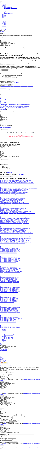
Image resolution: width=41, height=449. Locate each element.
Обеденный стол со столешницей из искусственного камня (10, 268)
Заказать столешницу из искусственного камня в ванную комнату (11, 200)
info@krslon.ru (7, 79)
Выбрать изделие (3, 403)
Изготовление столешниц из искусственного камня (9, 254)
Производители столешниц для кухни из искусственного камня (11, 271)
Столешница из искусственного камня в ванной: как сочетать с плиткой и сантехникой (15, 237)
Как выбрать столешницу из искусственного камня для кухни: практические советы (14, 203)
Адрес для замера (3, 402)
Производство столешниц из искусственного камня (9, 273)
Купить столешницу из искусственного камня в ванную (10, 258)
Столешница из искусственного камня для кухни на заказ (10, 288)
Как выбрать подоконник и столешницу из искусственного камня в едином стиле (14, 220)
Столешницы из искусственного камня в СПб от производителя (11, 318)
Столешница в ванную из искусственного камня (8, 280)
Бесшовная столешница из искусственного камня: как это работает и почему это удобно (15, 236)
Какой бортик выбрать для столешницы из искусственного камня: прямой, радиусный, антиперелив (17, 213)
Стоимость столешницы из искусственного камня (9, 278)
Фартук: (1, 436)
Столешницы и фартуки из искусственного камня (9, 309)
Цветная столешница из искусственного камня (8, 235)
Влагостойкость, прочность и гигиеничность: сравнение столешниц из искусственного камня (16, 182)
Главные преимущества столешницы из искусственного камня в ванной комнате (14, 192)
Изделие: (1, 412)
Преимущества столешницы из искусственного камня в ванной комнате (12, 198)
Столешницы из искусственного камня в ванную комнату (10, 312)
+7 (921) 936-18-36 (16, 82)
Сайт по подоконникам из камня (13, 352)
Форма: (1, 413)
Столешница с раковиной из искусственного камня (9, 304)
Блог (3, 14)
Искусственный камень (8, 7)
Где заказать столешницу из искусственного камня (9, 248)
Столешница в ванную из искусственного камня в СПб (9, 281)
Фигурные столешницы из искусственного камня (8, 191)
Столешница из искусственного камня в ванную (8, 286)
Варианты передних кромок (9, 333)
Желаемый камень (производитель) (6, 420)
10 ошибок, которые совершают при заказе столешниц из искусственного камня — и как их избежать (17, 227)
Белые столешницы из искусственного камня (8, 247)
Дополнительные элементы (5, 416)
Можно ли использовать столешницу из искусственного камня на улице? (13, 229)
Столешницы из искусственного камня (12, 49)
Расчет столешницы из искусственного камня (8, 274)
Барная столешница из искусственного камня (8, 246)
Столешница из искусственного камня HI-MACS (8, 301)
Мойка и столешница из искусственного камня (8, 266)
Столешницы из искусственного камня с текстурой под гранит (11, 215)
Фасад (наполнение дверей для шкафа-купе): (8, 432)
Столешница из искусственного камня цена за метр (9, 298)
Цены (3, 17)
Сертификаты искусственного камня (10, 8)
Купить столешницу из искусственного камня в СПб (9, 259)
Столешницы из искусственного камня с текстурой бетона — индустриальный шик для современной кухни (19, 188)
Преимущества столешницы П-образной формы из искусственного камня (13, 194)
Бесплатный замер (3, 84)
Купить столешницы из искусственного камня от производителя (11, 314)
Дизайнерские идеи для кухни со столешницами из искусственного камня (13, 231)
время (1, 377)
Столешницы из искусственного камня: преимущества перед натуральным (13, 190)
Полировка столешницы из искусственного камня (9, 269)
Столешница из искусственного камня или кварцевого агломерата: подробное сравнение (15, 211)
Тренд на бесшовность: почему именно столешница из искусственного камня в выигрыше (15, 242)
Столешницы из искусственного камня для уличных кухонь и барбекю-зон (13, 212)
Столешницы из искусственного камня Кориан (8, 326)
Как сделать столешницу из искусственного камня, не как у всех (11, 226)
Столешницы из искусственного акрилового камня (9, 311)
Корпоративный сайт (4, 352)
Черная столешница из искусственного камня (8, 325)
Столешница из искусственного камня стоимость (8, 296)
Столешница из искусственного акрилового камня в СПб (10, 284)
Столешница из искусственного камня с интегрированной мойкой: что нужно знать (14, 207)
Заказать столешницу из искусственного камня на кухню (10, 251)
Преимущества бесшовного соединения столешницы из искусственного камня (13, 221)
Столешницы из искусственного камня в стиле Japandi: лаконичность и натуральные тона (15, 232)
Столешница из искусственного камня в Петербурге (9, 292)
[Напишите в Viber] (24, 174)
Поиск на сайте (3, 2)
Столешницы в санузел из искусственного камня (8, 306)
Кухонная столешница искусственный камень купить (9, 264)
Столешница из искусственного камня (7, 302)
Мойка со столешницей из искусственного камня (8, 267)
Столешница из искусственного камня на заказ (8, 290)
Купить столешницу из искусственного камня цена (9, 261)
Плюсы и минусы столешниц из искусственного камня (9, 201)
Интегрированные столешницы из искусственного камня (10, 255)
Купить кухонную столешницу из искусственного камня (10, 256)
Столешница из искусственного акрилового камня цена (10, 327)
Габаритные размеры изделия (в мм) (6, 415)
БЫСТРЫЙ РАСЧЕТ (5, 129)
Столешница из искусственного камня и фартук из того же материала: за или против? (15, 240)
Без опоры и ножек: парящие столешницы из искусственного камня (12, 239)
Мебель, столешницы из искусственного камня (8, 186)
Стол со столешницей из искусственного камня (8, 279)
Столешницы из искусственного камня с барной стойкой (10, 195)
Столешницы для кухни (8, 12)
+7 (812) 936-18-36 (3, 350)
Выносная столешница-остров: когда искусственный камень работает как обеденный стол (15, 238)
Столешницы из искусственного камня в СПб (8, 320)
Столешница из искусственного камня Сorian (8, 297)
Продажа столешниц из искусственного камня (8, 270)
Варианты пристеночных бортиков (10, 334)
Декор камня (2, 419)
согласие (5, 379)
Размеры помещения (3, 438)
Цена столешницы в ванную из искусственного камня (9, 282)
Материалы (4, 6)
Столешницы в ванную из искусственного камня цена (9, 305)
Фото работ (4, 11)
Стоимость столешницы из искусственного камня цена (9, 277)
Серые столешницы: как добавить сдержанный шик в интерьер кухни (12, 241)
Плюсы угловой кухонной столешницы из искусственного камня (11, 196)
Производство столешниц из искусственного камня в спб (10, 272)
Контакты (4, 15)
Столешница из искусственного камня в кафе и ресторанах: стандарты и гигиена (14, 181)
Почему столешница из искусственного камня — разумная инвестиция (12, 243)
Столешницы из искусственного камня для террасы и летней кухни (12, 202)
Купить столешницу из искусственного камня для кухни (10, 260)
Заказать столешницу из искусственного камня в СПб (9, 250)
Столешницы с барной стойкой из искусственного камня (10, 324)
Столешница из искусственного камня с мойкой (8, 294)
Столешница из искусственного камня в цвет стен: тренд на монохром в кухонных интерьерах (16, 233)
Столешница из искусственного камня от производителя (10, 291)
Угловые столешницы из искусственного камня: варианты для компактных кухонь (14, 187)
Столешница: (2, 435)
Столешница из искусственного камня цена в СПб (9, 299)
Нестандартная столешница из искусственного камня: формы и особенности (13, 222)
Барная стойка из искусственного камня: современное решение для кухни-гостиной (14, 223)
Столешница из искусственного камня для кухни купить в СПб (11, 287)
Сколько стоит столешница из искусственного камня (9, 276)
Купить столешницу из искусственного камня (8, 262)
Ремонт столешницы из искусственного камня (8, 275)
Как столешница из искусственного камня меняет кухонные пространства (13, 230)
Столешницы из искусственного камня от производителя (10, 316)
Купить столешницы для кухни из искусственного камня (10, 307)
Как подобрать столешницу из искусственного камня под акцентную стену (13, 225)
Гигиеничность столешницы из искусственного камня (9, 216)
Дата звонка (2, 375)
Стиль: (1, 431)
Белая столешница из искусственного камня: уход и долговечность (11, 206)
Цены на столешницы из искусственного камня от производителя (11, 315)
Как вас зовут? (2, 376)
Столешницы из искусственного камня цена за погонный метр (11, 321)
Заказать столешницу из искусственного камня (8, 252)
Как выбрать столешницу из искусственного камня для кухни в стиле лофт (13, 208)
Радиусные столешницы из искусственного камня (9, 210)
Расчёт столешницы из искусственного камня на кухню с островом (11, 197)
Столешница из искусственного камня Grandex (8, 300)
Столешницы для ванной (8, 13)
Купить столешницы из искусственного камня (8, 263)
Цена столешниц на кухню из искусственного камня (9, 323)
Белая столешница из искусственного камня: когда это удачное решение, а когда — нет (15, 228)
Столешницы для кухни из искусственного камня (8, 308)
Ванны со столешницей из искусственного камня (8, 185)
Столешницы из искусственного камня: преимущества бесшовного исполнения (14, 189)
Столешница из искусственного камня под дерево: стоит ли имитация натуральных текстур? (16, 180)
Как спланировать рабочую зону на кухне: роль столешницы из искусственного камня (15, 218)
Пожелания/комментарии (4, 422)
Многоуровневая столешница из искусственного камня (9, 245)
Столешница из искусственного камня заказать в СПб (9, 289)
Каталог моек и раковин (8, 10)
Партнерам (4, 16)
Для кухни (4, 4)
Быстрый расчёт (10, 84)
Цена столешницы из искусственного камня (8, 322)
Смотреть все (3, 109)
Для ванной (4, 5)
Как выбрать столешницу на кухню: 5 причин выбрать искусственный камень (13, 184)
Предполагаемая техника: (4, 434)
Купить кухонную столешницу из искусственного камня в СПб (11, 257)
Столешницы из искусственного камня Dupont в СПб (9, 319)
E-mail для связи (3, 387)
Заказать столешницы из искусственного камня (8, 253)
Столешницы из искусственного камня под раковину (9, 317)
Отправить (2, 381)
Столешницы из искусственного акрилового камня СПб (10, 310)
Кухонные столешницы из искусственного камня (8, 265)
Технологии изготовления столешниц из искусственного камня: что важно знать (14, 219)
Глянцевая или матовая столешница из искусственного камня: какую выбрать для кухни (15, 217)
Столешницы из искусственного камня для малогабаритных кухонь (12, 199)
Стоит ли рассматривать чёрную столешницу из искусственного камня (12, 193)
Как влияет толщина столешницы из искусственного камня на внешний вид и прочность (15, 205)
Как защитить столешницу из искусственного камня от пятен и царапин (12, 209)
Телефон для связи (3, 385)
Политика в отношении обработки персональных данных (10, 365)
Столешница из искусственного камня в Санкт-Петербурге (10, 295)
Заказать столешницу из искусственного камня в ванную (10, 249)
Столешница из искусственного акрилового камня (9, 285)
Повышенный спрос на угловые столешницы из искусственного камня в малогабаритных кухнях (17, 183)
